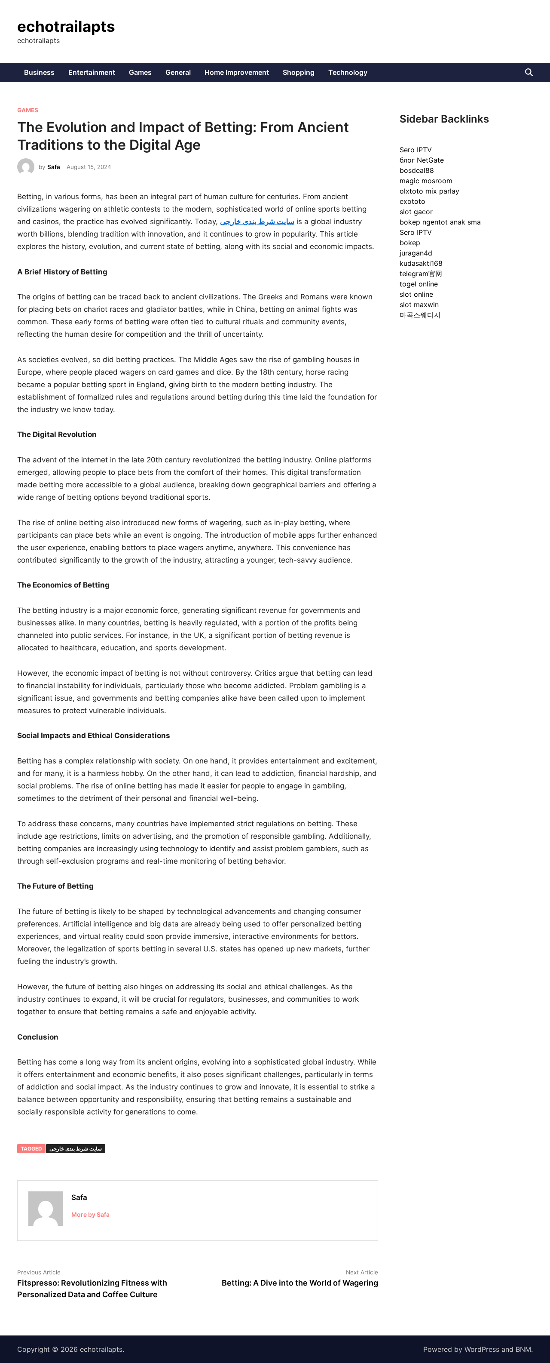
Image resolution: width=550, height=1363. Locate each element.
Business (39, 72)
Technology (347, 72)
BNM (523, 1349)
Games (140, 72)
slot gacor (416, 211)
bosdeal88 (417, 170)
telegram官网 (421, 273)
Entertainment (91, 72)
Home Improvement (237, 72)
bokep (410, 242)
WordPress (481, 1349)
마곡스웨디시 (420, 315)
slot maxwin (419, 304)
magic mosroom (426, 180)
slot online (416, 294)
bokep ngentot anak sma (440, 222)
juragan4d (416, 253)
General (178, 72)
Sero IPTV (416, 149)
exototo (412, 201)
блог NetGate (422, 160)
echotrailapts (66, 26)
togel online (419, 284)
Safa (53, 166)
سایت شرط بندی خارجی (75, 1148)
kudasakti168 (421, 263)
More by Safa (90, 1214)
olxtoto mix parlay (429, 191)
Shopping (299, 72)
